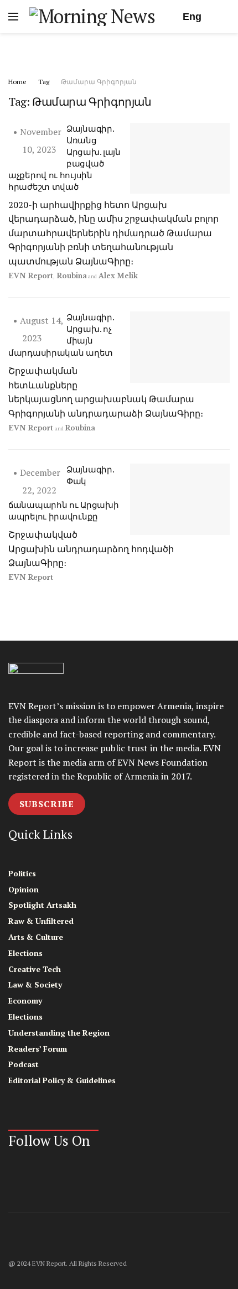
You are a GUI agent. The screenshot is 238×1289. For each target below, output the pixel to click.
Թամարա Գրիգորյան (99, 81)
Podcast (23, 1064)
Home (17, 81)
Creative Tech (34, 969)
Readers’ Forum (37, 1048)
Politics (22, 873)
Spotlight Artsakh (42, 905)
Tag (43, 81)
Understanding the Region (59, 1032)
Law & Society (35, 984)
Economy (25, 1000)
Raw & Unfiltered (41, 921)
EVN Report (30, 276)
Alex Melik (118, 276)
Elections (25, 953)
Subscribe (46, 804)
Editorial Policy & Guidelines (62, 1080)
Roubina (71, 276)
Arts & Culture (35, 937)
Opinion (23, 889)
